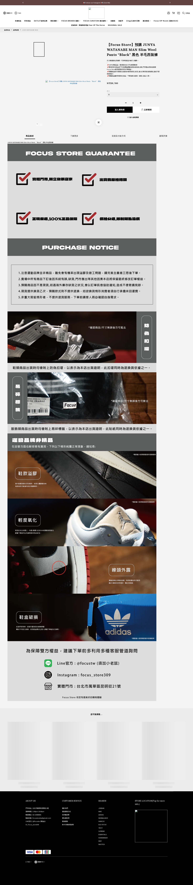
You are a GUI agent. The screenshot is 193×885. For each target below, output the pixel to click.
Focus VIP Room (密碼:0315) (166, 21)
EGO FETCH (102, 824)
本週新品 (18, 21)
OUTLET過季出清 (40, 21)
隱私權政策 (65, 818)
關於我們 (65, 808)
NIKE (100, 811)
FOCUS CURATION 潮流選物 (94, 21)
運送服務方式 (66, 811)
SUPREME (101, 831)
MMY (100, 841)
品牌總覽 (16, 30)
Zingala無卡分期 (133, 21)
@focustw (36, 821)
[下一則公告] (170, 2)
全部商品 (7, 30)
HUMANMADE (103, 838)
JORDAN (101, 808)
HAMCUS (101, 821)
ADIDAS (101, 815)
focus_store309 (33, 824)
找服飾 (113, 21)
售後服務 (65, 821)
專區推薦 (53, 21)
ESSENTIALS (102, 834)
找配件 (120, 21)
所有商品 (27, 21)
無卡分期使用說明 (68, 824)
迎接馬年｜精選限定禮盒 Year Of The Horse (88, 25)
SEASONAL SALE (115, 25)
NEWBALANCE (103, 818)
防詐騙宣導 (65, 815)
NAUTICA (101, 844)
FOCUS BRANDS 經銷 (70, 21)
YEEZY (100, 828)
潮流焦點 (146, 21)
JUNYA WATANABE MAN (30, 30)
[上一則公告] (23, 2)
